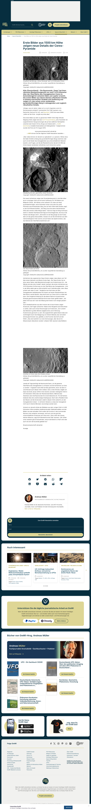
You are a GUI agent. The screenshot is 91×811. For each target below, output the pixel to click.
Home (8, 36)
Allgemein (9, 751)
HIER (29, 133)
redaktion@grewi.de (50, 25)
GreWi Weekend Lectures (14, 769)
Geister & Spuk (11, 762)
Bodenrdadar (78, 578)
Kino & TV (29, 755)
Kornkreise (29, 757)
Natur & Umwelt (31, 768)
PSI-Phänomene (20, 32)
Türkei (67, 579)
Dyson (13, 581)
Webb (17, 583)
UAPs (46, 578)
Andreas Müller (26, 52)
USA (36, 579)
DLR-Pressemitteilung (49, 120)
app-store (26, 726)
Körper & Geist (30, 759)
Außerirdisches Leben (16, 565)
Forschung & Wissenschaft (14, 760)
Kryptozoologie (31, 760)
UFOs (47, 32)
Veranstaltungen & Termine (53, 764)
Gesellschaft (39, 565)
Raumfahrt (46, 112)
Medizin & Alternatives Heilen (34, 764)
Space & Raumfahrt (60, 32)
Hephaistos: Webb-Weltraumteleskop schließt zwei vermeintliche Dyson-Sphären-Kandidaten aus (19, 573)
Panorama (29, 769)
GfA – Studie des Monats (13, 768)
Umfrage (53, 578)
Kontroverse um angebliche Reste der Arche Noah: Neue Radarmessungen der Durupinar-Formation (69, 572)
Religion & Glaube (76, 565)
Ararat (66, 578)
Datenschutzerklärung (73, 753)
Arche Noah (71, 578)
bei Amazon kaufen (29, 674)
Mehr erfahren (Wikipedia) (32, 509)
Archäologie (7, 32)
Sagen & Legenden (51, 755)
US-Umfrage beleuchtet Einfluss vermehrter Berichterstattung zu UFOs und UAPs (45, 572)
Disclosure (10, 757)
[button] (29, 479)
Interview (29, 753)
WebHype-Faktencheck (52, 768)
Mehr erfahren (61, 621)
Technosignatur (12, 583)
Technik (48, 760)
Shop (69, 728)
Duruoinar (63, 579)
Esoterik (9, 759)
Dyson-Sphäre (19, 581)
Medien (40, 578)
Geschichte (10, 764)
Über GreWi (84, 32)
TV (43, 578)
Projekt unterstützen (61, 25)
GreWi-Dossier (30, 751)
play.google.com (26, 731)
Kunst (28, 762)
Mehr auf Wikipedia (15, 654)
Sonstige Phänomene (35, 32)
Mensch (73, 32)
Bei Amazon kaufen (28, 708)
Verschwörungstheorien (52, 766)
